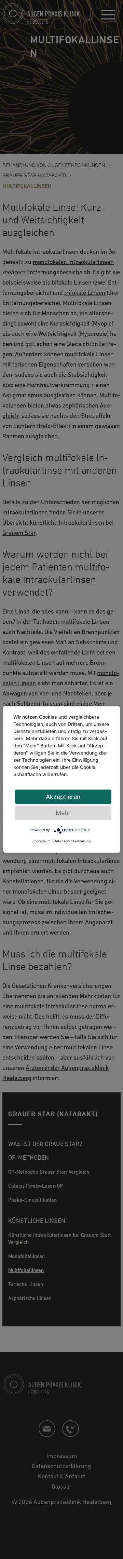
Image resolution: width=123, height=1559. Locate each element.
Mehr (63, 812)
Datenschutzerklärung (72, 841)
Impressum (41, 841)
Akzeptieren (63, 796)
